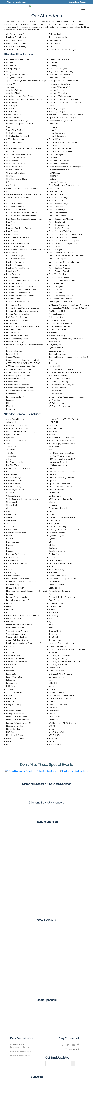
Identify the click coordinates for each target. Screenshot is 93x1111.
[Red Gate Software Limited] (46, 950)
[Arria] (20, 932)
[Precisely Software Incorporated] (73, 877)
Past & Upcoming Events (20, 1051)
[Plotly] (46, 877)
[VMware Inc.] (59, 907)
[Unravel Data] (46, 986)
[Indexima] (46, 847)
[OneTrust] (20, 877)
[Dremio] (20, 847)
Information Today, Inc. (19, 1047)
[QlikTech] (20, 892)
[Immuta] (46, 932)
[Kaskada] (73, 847)
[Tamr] (33, 907)
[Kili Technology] (73, 932)
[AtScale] (33, 811)
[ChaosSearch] (46, 791)
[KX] (20, 862)
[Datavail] (46, 833)
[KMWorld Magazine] (81, 1008)
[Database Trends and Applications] (64, 1008)
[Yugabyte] (73, 986)
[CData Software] (20, 833)
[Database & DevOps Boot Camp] (74, 772)
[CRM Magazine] (46, 1008)
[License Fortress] (46, 862)
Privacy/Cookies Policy (20, 1056)
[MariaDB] (73, 862)
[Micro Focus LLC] (20, 950)
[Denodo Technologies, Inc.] (73, 833)
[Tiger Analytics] (73, 968)
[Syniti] (46, 968)
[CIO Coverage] (29, 1008)
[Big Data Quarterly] (11, 1008)
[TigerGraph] (20, 986)
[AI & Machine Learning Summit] (18, 772)
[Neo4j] (59, 811)
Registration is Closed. (77, 2)
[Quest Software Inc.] (46, 892)
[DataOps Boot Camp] (46, 772)
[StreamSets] (20, 968)
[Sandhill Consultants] (73, 950)
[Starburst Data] (73, 892)
